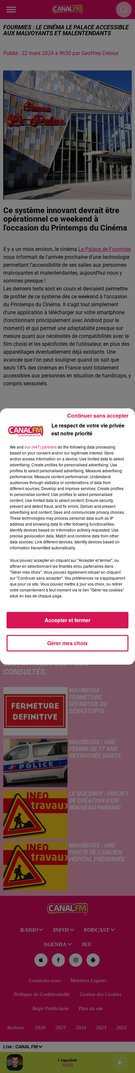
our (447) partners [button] (41, 447)
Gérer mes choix (67, 643)
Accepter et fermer (67, 620)
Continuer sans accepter (97, 415)
